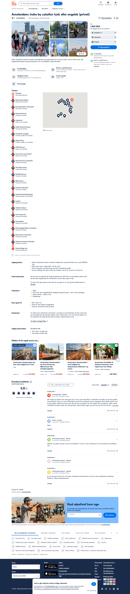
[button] (18, 18)
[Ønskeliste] (100, 2)
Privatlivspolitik (106, 524)
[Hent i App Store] (50, 573)
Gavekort (97, 577)
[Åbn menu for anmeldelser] (116, 395)
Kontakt (61, 565)
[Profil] (115, 2)
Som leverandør (107, 565)
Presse (96, 574)
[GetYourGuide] (14, 3)
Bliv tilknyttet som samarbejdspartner (108, 572)
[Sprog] (108, 2)
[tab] (25, 533)
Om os (96, 565)
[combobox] (36, 3)
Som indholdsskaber (108, 568)
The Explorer (98, 579)
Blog (96, 571)
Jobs (96, 568)
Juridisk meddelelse (64, 568)
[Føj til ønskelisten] (34, 345)
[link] (24, 360)
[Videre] (118, 360)
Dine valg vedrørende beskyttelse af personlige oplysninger (75, 574)
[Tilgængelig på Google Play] (50, 566)
